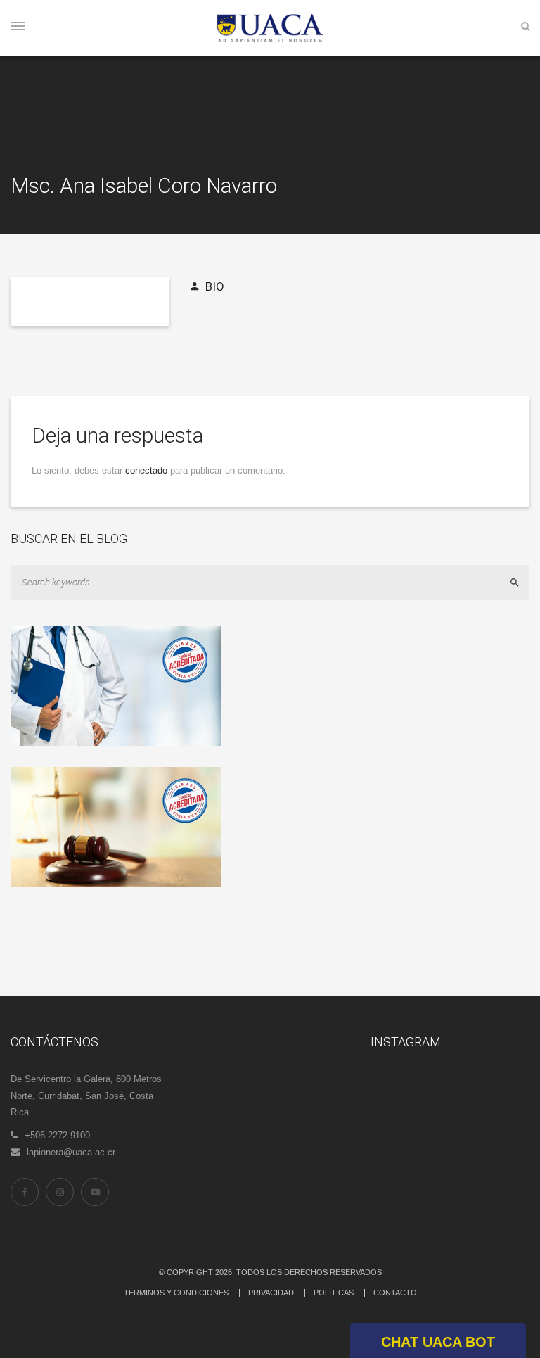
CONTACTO (395, 1292)
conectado (146, 470)
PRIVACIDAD (271, 1292)
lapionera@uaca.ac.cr (71, 1152)
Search (520, 582)
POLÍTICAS (334, 1292)
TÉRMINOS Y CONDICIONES (176, 1292)
